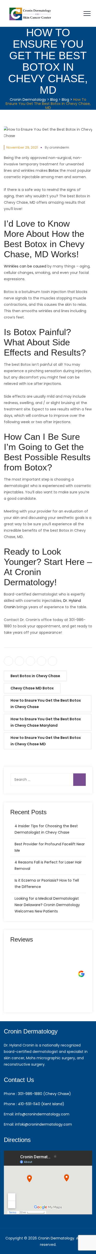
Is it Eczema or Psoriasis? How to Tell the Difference (47, 883)
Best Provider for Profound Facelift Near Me (50, 847)
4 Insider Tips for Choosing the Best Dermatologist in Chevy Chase (46, 829)
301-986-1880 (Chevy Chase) (44, 1093)
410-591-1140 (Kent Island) (41, 1103)
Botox (54, 170)
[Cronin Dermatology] (31, 13)
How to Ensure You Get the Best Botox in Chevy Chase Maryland (45, 722)
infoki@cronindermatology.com (43, 1124)
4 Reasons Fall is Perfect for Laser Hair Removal (48, 865)
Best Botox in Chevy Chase (35, 675)
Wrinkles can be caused (25, 266)
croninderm (59, 147)
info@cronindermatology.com (42, 1114)
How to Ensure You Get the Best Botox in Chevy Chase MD (45, 741)
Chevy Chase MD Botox (32, 688)
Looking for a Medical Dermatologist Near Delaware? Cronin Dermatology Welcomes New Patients (47, 905)
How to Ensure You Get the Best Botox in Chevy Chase (45, 703)
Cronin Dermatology (56, 1238)
